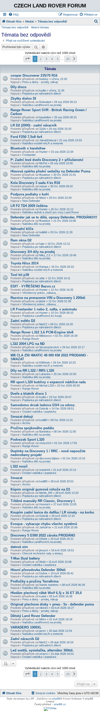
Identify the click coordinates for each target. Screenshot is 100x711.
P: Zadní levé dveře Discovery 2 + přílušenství (47, 160)
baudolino (45, 117)
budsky (43, 78)
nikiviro (43, 607)
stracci (43, 653)
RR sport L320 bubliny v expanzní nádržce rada (48, 382)
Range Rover (30, 338)
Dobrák (43, 408)
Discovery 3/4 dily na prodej (33, 252)
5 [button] (57, 58)
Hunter (43, 151)
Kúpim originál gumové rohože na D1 (40, 489)
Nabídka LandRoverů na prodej (41, 105)
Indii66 (43, 232)
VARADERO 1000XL (26, 627)
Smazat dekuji (22, 416)
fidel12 (43, 324)
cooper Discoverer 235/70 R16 (34, 75)
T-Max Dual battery (25, 558)
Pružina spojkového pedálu (32, 428)
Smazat (16, 478)
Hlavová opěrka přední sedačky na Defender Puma (50, 171)
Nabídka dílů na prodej (36, 166)
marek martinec (49, 584)
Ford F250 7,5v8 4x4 (26, 137)
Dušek (43, 573)
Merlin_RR (45, 492)
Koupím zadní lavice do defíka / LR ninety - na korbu (52, 512)
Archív (26, 423)
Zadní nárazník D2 (25, 639)
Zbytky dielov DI (23, 98)
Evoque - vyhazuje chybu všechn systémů (44, 524)
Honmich (44, 504)
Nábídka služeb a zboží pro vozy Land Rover (50, 212)
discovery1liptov (49, 458)
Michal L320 (46, 385)
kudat (42, 596)
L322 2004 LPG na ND (28, 344)
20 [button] (67, 58)
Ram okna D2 (21, 240)
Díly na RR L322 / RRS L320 (32, 370)
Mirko (42, 619)
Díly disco (18, 87)
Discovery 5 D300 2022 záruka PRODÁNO (43, 535)
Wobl (42, 561)
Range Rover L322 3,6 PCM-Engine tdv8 (42, 332)
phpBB (56, 698)
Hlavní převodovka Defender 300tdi (38, 570)
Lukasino (45, 374)
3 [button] (46, 58)
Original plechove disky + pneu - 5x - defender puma (52, 604)
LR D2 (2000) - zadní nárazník (34, 125)
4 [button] (52, 58)
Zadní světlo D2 (23, 321)
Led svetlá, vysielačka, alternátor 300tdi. (42, 650)
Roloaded (45, 101)
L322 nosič (19, 466)
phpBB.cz (60, 704)
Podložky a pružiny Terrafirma (34, 581)
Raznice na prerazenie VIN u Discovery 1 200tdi (48, 298)
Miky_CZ (45, 255)
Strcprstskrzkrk (49, 347)
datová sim (19, 547)
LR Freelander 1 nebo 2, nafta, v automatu (44, 309)
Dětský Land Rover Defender (33, 616)
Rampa (43, 266)
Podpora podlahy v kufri (30, 194)
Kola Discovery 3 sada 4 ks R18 (35, 183)
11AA (42, 128)
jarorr (42, 630)
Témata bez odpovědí (14, 27)
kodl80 (43, 420)
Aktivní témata (40, 27)
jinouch (43, 550)
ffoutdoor (44, 174)
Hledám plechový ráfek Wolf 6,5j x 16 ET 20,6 (46, 593)
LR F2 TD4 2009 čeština (29, 206)
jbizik (42, 301)
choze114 (45, 443)
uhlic (42, 278)
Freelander (29, 154)
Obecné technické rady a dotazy (42, 553)
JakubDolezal (47, 140)
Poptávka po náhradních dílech (41, 93)
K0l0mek (44, 362)
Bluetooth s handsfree (28, 148)
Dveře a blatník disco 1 (29, 393)
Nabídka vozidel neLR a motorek (42, 143)
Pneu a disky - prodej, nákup (40, 82)
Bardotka (45, 431)
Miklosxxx (45, 335)
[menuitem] (13, 14)
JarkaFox (45, 527)
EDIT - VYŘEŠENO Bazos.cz (33, 286)
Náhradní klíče (22, 229)
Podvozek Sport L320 (27, 439)
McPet (43, 163)
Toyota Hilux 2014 (24, 263)
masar (43, 186)
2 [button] (41, 58)
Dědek (43, 538)
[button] (27, 59)
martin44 (44, 469)
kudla (42, 90)
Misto (42, 197)
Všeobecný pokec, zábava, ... (40, 292)
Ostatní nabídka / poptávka (39, 411)
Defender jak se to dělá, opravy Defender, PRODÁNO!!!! (54, 217)
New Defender (31, 200)
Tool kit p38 (20, 275)
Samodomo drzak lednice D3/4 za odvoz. (43, 405)
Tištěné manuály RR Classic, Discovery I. (43, 501)
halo (41, 243)
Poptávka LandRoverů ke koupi (42, 315)
